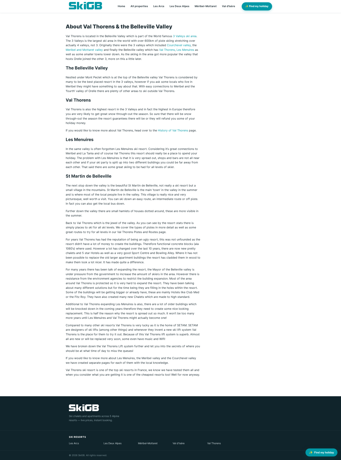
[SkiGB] (85, 5)
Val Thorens (167, 50)
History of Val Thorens (173, 130)
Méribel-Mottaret (206, 6)
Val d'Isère (228, 6)
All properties (139, 6)
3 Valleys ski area (184, 36)
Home (121, 6)
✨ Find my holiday (257, 6)
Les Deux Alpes (179, 6)
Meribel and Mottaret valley (84, 50)
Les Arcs (158, 6)
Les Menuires (185, 50)
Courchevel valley (179, 45)
